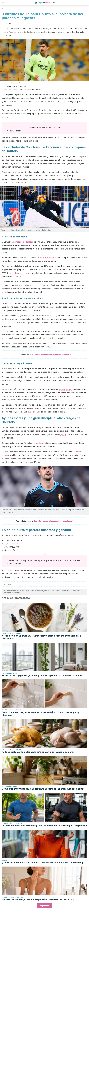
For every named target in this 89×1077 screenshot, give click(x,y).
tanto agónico (34, 412)
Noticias (4, 9)
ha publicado (39, 443)
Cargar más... (44, 906)
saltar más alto (65, 389)
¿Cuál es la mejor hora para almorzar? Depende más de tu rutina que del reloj (42, 862)
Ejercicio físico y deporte (12, 823)
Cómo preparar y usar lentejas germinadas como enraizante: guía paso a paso (43, 789)
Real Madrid (21, 574)
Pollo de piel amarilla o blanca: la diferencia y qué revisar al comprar (38, 752)
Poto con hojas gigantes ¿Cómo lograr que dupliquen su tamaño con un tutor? (43, 675)
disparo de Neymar (23, 273)
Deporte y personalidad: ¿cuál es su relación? (53, 521)
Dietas (4, 860)
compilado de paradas (23, 242)
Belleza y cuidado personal (12, 897)
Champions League (47, 257)
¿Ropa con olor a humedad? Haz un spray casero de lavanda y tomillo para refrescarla (41, 637)
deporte (62, 434)
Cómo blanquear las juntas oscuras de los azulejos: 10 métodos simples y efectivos (40, 713)
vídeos (32, 285)
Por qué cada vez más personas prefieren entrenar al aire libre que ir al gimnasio (44, 825)
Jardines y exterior (9, 673)
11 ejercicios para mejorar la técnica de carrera (50, 355)
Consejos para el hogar (11, 633)
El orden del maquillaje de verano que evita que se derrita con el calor (38, 899)
